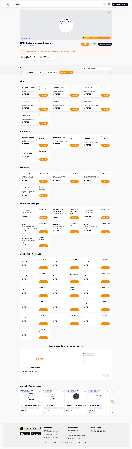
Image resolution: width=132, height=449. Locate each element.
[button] (109, 4)
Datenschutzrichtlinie (50, 434)
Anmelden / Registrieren (120, 4)
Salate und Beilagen (51, 72)
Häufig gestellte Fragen (51, 437)
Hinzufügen (43, 95)
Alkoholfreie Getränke (66, 72)
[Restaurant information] (52, 43)
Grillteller (40, 72)
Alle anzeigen (106, 386)
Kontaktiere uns (72, 433)
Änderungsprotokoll (74, 438)
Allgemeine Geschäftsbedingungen (51, 431)
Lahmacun (32, 72)
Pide (25, 72)
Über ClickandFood (73, 430)
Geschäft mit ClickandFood (76, 436)
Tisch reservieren (106, 44)
